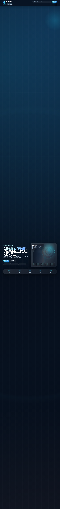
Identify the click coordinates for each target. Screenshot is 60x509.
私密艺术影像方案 (9, 4)
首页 (4, 4)
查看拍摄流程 (13, 260)
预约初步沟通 (6, 260)
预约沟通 (54, 1)
